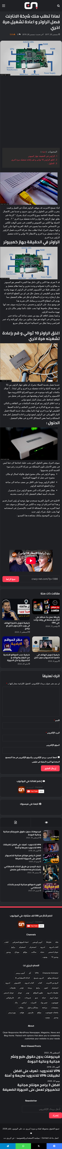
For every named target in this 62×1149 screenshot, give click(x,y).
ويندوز (8, 952)
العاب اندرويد (53, 947)
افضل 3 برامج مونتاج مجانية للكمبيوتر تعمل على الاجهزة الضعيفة (23, 857)
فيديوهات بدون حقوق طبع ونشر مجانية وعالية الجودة (22, 833)
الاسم (57, 720)
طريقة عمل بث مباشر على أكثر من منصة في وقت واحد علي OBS (46, 619)
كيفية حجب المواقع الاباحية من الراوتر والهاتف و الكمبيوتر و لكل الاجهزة (16, 657)
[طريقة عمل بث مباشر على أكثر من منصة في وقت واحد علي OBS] (46, 606)
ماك (16, 1002)
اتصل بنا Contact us (50, 1138)
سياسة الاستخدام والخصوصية (28, 1138)
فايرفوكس (10, 998)
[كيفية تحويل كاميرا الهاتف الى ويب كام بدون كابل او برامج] (16, 609)
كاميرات (33, 1002)
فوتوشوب (54, 1002)
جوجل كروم (54, 998)
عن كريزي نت (9, 1138)
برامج (13, 947)
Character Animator (50, 973)
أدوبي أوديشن (37, 942)
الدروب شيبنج (39, 978)
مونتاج (17, 952)
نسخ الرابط (10, 579)
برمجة (30, 988)
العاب (6, 942)
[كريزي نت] (30, 5)
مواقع (25, 952)
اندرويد (42, 947)
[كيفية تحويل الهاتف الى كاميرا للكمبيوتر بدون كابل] (46, 644)
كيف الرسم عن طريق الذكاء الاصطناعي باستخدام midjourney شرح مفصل (22, 868)
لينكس (24, 1002)
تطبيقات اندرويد (52, 993)
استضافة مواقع (53, 978)
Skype (48, 942)
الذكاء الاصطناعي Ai (22, 978)
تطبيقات (13, 988)
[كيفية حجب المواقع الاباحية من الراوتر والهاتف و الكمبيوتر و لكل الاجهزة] (16, 644)
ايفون (46, 988)
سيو (36, 998)
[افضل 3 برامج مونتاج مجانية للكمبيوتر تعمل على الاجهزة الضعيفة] (51, 858)
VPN (36, 973)
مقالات (20, 1007)
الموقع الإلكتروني (53, 745)
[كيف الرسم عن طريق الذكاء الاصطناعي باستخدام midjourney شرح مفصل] (51, 873)
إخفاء (44, 152)
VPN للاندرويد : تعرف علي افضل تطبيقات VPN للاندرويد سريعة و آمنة (22, 846)
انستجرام (33, 947)
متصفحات (54, 1007)
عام (19, 998)
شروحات (28, 998)
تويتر (27, 993)
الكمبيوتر (17, 983)
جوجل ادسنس (53, 952)
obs (56, 942)
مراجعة (44, 1007)
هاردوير (30, 1012)
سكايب (33, 952)
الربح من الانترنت (52, 983)
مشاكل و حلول (32, 1007)
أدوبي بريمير (20, 973)
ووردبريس (12, 1012)
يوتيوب (45, 957)
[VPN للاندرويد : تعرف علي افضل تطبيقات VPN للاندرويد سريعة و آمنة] (51, 847)
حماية (42, 952)
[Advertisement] (31, 112)
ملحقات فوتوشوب (51, 1012)
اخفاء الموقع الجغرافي (20, 942)
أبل (30, 973)
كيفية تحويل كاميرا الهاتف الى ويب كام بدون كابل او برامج (17, 625)
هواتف (22, 1012)
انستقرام (22, 947)
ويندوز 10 (54, 957)
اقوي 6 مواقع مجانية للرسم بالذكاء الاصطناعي (24, 886)
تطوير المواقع (38, 993)
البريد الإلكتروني (53, 732)
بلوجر (22, 988)
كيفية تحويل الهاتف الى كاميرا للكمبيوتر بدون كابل (47, 656)
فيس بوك (44, 1002)
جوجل (20, 993)
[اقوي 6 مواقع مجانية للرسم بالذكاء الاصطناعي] (51, 891)
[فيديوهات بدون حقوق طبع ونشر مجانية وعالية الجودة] (51, 835)
